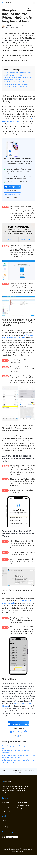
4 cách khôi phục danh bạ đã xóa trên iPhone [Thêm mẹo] (18, 761)
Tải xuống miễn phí (14, 187)
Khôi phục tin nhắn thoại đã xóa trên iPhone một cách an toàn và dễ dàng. (17, 74)
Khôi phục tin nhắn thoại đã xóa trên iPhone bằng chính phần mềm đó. (17, 78)
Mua (3, 824)
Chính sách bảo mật (8, 808)
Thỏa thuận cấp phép (23, 811)
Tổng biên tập (6, 811)
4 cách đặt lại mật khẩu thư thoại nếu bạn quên (17, 747)
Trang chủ (5, 770)
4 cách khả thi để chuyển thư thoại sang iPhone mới (16, 752)
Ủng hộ (4, 821)
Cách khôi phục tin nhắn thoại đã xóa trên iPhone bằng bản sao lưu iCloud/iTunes (17, 83)
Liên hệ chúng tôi (22, 802)
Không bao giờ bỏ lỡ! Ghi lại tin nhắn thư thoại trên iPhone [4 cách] (18, 756)
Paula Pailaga (14, 25)
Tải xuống (5, 827)
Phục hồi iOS (26, 25)
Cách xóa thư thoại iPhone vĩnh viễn (15, 86)
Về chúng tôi (6, 802)
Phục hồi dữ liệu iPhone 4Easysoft (18, 158)
